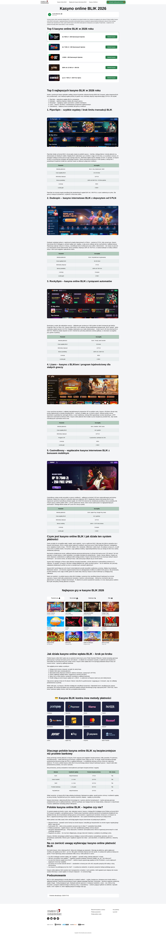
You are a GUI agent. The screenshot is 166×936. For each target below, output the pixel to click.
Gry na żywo (73, 598)
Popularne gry (54, 598)
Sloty (109, 598)
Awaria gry (91, 598)
